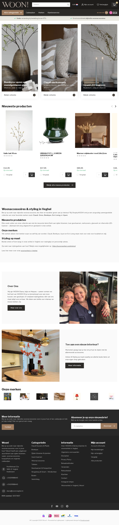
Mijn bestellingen (97, 449)
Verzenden (65, 467)
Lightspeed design (71, 520)
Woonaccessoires (38, 461)
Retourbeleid (66, 471)
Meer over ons (16, 308)
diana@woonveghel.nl (15, 491)
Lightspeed (60, 520)
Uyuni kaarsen (36, 457)
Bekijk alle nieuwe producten (58, 185)
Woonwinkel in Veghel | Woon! (72, 485)
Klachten (64, 474)
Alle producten (96, 461)
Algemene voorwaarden (70, 452)
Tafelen (34, 464)
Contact (8, 427)
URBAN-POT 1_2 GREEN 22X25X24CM (50, 154)
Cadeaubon (30, 12)
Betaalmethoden (67, 463)
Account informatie (98, 446)
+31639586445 (12, 478)
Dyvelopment (84, 520)
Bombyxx (34, 449)
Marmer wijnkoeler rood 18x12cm (92, 153)
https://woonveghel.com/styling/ (64, 246)
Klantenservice (53, 12)
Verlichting (35, 479)
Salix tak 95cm (10, 153)
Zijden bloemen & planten (41, 453)
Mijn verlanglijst (96, 453)
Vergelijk (9, 175)
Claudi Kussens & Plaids (40, 446)
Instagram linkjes (67, 482)
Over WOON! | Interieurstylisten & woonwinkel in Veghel (73, 447)
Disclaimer (65, 456)
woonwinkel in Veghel (29, 251)
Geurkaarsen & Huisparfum (41, 468)
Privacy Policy (66, 459)
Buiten (33, 475)
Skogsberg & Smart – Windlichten (44, 472)
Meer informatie (74, 365)
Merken (41, 12)
